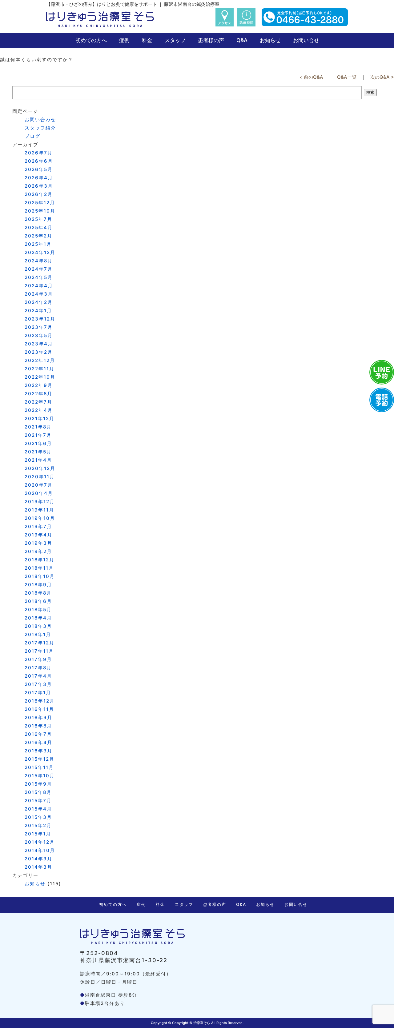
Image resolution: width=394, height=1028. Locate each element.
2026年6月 (39, 161)
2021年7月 (38, 435)
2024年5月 (39, 277)
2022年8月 (38, 393)
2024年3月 (39, 294)
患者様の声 (211, 40)
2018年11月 (39, 568)
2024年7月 (39, 269)
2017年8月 (38, 668)
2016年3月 (38, 751)
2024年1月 (38, 310)
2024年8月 (39, 261)
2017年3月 (38, 684)
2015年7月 (38, 800)
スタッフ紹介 (40, 128)
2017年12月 (39, 643)
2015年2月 (38, 825)
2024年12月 (40, 252)
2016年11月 (39, 709)
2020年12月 (40, 468)
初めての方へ (91, 40)
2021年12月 (39, 418)
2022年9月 (39, 385)
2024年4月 (39, 286)
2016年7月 (38, 734)
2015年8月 (38, 792)
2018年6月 (38, 601)
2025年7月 (38, 219)
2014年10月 (40, 850)
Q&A (241, 40)
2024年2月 (39, 302)
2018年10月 (40, 576)
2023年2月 (39, 352)
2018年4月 (38, 618)
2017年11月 (39, 651)
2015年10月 (40, 776)
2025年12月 (40, 202)
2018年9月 (38, 585)
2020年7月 (39, 485)
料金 (147, 40)
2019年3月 (38, 543)
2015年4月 (38, 809)
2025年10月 (40, 211)
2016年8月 (38, 726)
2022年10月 (40, 377)
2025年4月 (39, 227)
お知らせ (270, 40)
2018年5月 (38, 609)
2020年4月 (39, 493)
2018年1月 (38, 634)
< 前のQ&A (311, 77)
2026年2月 (39, 194)
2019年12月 (40, 501)
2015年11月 (39, 767)
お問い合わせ (40, 119)
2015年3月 (38, 817)
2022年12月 (40, 360)
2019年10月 (40, 518)
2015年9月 (38, 784)
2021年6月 (38, 443)
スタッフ (175, 40)
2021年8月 (38, 427)
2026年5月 (39, 169)
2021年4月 (38, 460)
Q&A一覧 (346, 77)
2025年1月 (38, 244)
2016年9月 (38, 717)
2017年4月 (38, 676)
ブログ (32, 136)
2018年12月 (39, 560)
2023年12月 (40, 319)
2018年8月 (38, 593)
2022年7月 (38, 402)
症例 (124, 40)
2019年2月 (38, 551)
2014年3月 (38, 867)
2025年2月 (38, 236)
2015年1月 (38, 834)
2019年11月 (39, 510)
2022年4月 (39, 410)
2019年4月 (38, 535)
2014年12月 (40, 842)
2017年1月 (38, 692)
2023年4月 (39, 344)
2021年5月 (38, 452)
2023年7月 (39, 327)
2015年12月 (39, 759)
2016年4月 (38, 742)
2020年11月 (40, 477)
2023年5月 (39, 335)
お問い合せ (306, 40)
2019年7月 (38, 526)
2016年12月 (40, 701)
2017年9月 (38, 659)
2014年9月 (38, 859)
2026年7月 (39, 153)
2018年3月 (38, 626)
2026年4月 (39, 178)
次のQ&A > (382, 77)
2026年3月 (39, 186)
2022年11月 (39, 369)
